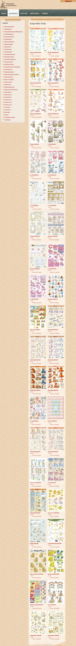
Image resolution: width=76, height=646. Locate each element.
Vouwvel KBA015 (52, 421)
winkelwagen (68, 1)
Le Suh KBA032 (34, 175)
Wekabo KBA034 (34, 144)
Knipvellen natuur (8, 77)
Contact (45, 13)
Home (3, 13)
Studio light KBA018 (35, 390)
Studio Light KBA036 (35, 114)
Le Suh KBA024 (34, 299)
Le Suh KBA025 (52, 269)
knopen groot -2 (8, 102)
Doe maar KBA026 (35, 269)
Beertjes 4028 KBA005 (53, 574)
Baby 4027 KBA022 (35, 329)
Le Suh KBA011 (52, 482)
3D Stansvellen (8, 49)
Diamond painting (8, 44)
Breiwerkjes (7, 112)
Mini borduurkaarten (9, 41)
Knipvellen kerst (8, 69)
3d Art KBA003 (52, 605)
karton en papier (8, 82)
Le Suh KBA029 (52, 205)
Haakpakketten (8, 29)
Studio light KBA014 (35, 451)
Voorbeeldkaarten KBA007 (55, 543)
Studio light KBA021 (53, 329)
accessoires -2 (7, 109)
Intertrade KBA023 (53, 299)
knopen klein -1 (8, 92)
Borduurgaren (7, 84)
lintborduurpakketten (9, 26)
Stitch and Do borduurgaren (11, 89)
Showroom (34, 13)
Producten (13, 13)
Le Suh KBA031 (52, 175)
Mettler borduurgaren (9, 87)
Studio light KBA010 (35, 513)
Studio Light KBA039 (53, 52)
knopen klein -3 (8, 97)
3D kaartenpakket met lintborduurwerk (13, 31)
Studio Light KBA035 (53, 114)
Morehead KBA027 (53, 236)
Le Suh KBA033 (52, 144)
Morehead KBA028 (35, 236)
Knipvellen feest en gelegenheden (12, 67)
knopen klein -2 (8, 94)
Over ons (23, 13)
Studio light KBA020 (35, 360)
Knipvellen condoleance (10, 59)
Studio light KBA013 (53, 451)
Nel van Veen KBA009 (53, 513)
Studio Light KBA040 (35, 52)
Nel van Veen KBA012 (35, 482)
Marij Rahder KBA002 (36, 635)
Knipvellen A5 (7, 46)
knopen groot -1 (8, 99)
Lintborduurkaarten (9, 34)
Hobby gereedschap (9, 79)
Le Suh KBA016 (34, 421)
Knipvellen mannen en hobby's (11, 74)
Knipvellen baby (8, 51)
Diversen (6, 114)
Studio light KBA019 (53, 360)
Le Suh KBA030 (34, 205)
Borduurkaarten (8, 39)
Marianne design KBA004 (36, 605)
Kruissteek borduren (9, 36)
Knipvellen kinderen (9, 72)
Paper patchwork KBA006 (36, 574)
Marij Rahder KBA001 (53, 635)
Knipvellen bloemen (9, 56)
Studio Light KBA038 (35, 83)
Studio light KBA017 (53, 390)
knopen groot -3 (8, 104)
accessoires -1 (7, 107)
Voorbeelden (7, 119)
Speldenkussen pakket (9, 117)
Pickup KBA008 (34, 543)
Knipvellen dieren (8, 62)
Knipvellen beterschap (9, 54)
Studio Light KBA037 (53, 83)
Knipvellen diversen (9, 64)
